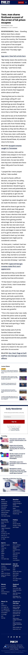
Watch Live (21, 2)
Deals (2, 590)
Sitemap (3, 618)
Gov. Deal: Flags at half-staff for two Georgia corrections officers (14, 355)
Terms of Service (15, 430)
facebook (8, 637)
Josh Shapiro (16, 527)
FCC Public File (4, 607)
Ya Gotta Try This (5, 533)
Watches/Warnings (17, 512)
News (11, 25)
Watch (15, 543)
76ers (2, 555)
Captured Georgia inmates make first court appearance (11, 266)
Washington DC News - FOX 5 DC (17, 597)
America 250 (4, 501)
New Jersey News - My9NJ (17, 590)
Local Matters (16, 560)
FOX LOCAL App (17, 588)
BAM (14, 569)
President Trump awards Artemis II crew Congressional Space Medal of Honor (9, 371)
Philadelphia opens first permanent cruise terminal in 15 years (18, 463)
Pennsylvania (4, 505)
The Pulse (15, 580)
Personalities (4, 612)
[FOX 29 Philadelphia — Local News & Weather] (5, 2)
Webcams (15, 554)
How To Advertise (5, 610)
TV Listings (3, 614)
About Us (4, 601)
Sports (3, 543)
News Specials (16, 553)
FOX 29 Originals (16, 565)
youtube (17, 637)
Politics (15, 520)
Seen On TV (4, 535)
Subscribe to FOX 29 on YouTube (12, 478)
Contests (3, 566)
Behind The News (17, 571)
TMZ (2, 571)
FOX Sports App (5, 559)
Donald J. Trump (17, 525)
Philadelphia (4, 503)
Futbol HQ (3, 548)
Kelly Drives (15, 575)
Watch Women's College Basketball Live (17, 624)
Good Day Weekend (3, 525)
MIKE (14, 568)
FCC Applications (5, 609)
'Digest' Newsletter (5, 528)
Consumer (3, 588)
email (20, 637)
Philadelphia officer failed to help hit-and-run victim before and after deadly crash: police (9, 378)
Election (15, 522)
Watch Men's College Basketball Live (17, 620)
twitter (11, 637)
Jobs (2, 616)
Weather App (16, 513)
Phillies (2, 553)
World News (4, 514)
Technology (4, 593)
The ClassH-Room (5, 569)
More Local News (5, 510)
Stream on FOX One (16, 602)
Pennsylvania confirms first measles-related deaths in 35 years (18, 440)
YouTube (15, 558)
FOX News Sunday (5, 516)
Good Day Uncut (5, 537)
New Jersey (4, 507)
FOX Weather (16, 506)
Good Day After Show (5, 522)
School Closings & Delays (17, 504)
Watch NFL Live (16, 605)
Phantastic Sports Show (5, 545)
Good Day (4, 520)
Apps (2, 603)
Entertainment (6, 564)
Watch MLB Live (17, 610)
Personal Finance (5, 592)
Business (3, 586)
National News (4, 512)
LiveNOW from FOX (16, 550)
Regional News (16, 585)
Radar (14, 508)
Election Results (16, 523)
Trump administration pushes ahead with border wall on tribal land (9, 391)
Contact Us (4, 605)
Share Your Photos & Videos (5, 575)
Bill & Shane (16, 573)
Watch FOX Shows (5, 573)
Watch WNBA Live (17, 627)
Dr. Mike (3, 539)
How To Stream (17, 545)
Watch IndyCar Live (16, 616)
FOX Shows (4, 568)
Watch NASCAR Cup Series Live (16, 612)
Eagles (2, 550)
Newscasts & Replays (16, 547)
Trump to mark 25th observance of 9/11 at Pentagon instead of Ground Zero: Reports (9, 398)
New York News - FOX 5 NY (17, 593)
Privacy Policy (15, 428)
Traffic (2, 530)
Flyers (2, 551)
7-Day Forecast (16, 501)
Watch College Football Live (16, 607)
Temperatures (16, 510)
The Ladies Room (17, 578)
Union (2, 557)
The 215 (15, 577)
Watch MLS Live (17, 629)
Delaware (3, 509)
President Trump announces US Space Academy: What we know (8, 384)
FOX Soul (15, 556)
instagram (14, 637)
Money (3, 584)
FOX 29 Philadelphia (5, 25)
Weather (16, 499)
